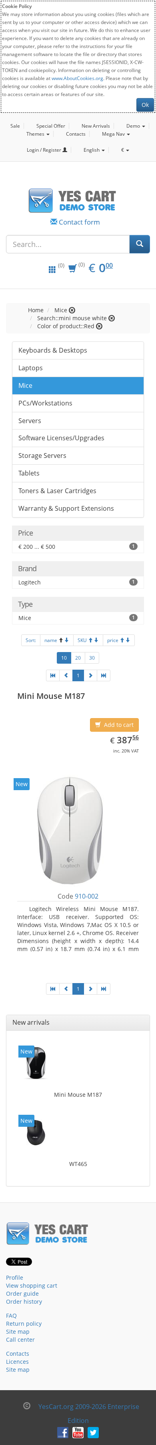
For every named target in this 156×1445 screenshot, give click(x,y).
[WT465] (36, 1132)
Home (36, 310)
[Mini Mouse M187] (36, 1063)
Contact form (79, 222)
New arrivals (31, 1022)
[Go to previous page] (66, 675)
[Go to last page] (103, 675)
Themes (36, 134)
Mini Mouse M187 (78, 1094)
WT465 (78, 1164)
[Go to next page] (90, 675)
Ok (145, 104)
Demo (133, 126)
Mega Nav (114, 134)
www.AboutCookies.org (77, 78)
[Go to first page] (53, 675)
